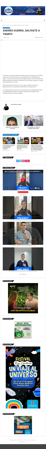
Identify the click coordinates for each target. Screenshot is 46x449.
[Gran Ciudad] (23, 10)
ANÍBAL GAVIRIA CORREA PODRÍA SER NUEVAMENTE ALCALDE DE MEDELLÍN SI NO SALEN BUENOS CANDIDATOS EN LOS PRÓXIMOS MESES (37, 147)
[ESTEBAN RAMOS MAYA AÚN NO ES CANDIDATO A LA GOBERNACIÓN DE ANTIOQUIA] (9, 140)
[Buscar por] (44, 20)
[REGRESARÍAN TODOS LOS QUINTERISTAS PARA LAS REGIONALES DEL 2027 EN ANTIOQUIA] (23, 140)
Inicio (4, 25)
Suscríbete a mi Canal (24, 192)
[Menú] (1, 20)
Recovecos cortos (9, 25)
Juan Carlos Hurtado (16, 104)
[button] (24, 195)
